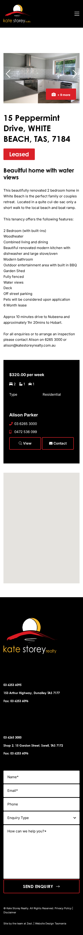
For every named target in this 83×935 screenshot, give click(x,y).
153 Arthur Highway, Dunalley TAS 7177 (31, 693)
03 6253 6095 (12, 685)
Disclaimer (9, 912)
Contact (60, 443)
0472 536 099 (25, 432)
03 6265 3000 (25, 423)
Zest (29, 923)
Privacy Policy (63, 908)
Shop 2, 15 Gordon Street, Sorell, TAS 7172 (33, 745)
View (27, 443)
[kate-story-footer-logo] (17, 6)
